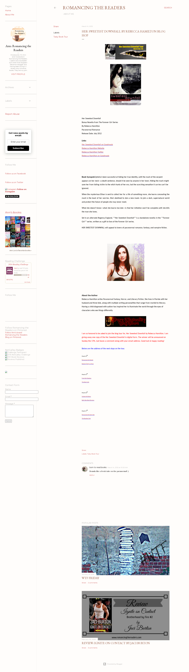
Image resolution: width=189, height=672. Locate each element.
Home (8, 10)
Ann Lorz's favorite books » (20, 250)
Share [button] (56, 26)
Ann (15, 268)
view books (27, 282)
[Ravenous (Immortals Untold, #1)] (28, 223)
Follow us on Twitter (14, 182)
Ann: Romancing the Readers (18, 48)
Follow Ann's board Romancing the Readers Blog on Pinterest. (16, 334)
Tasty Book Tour (60, 37)
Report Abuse (12, 114)
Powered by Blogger (114, 664)
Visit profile (18, 74)
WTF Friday (90, 578)
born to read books (97, 467)
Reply (91, 475)
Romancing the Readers (94, 8)
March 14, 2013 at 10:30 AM (117, 467)
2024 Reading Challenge (18, 264)
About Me (69, 14)
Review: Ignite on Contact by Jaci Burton (116, 643)
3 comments (92, 648)
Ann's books (13, 212)
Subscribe (18, 148)
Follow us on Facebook (15, 173)
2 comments (92, 583)
